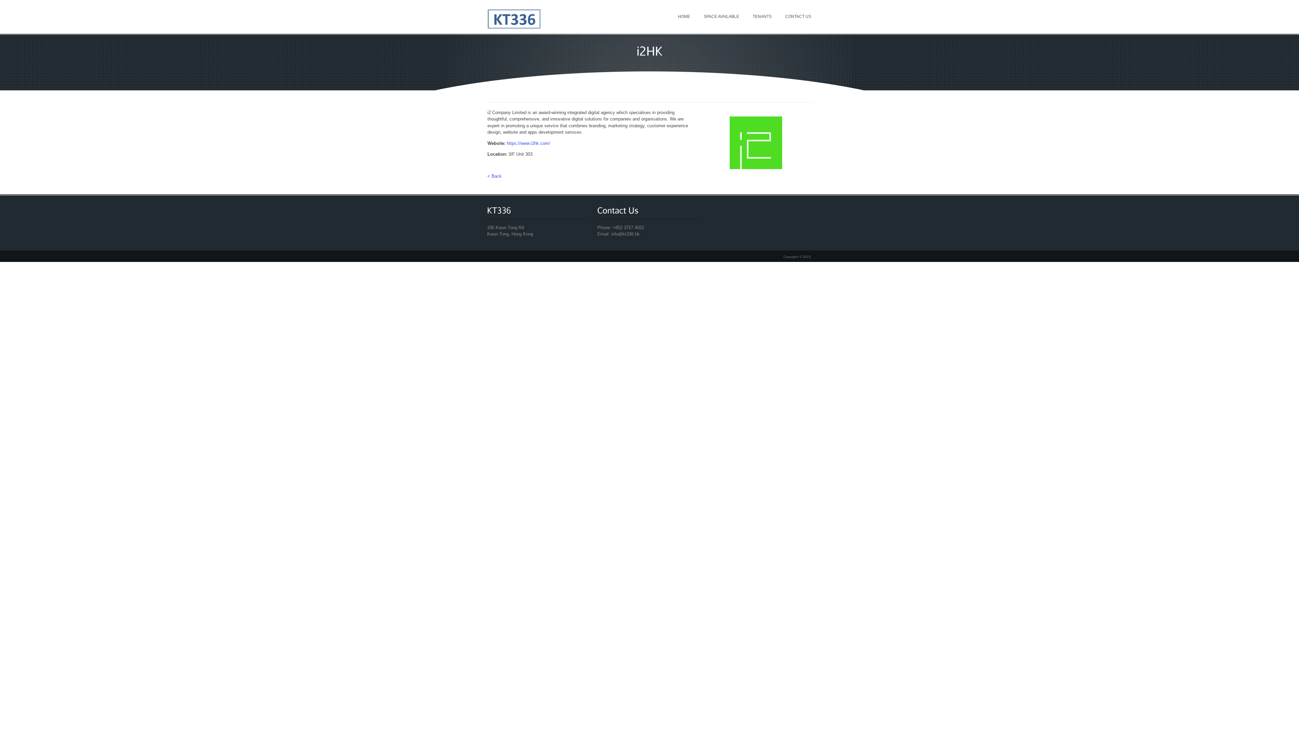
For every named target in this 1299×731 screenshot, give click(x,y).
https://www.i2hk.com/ (528, 143)
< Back (494, 176)
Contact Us (798, 16)
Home (684, 16)
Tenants (762, 16)
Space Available (721, 16)
